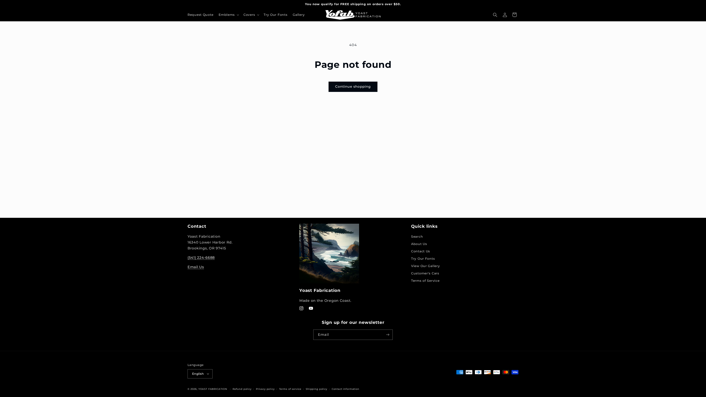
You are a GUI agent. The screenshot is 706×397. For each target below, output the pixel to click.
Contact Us (420, 251)
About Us (419, 244)
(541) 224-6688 (201, 257)
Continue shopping (353, 87)
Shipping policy (316, 388)
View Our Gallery (425, 266)
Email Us (196, 267)
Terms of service (290, 388)
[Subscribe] (388, 335)
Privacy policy (265, 388)
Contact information (345, 388)
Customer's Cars (425, 273)
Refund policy (242, 388)
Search (417, 236)
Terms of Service (425, 280)
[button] (228, 14)
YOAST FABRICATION (212, 388)
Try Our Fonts (423, 258)
